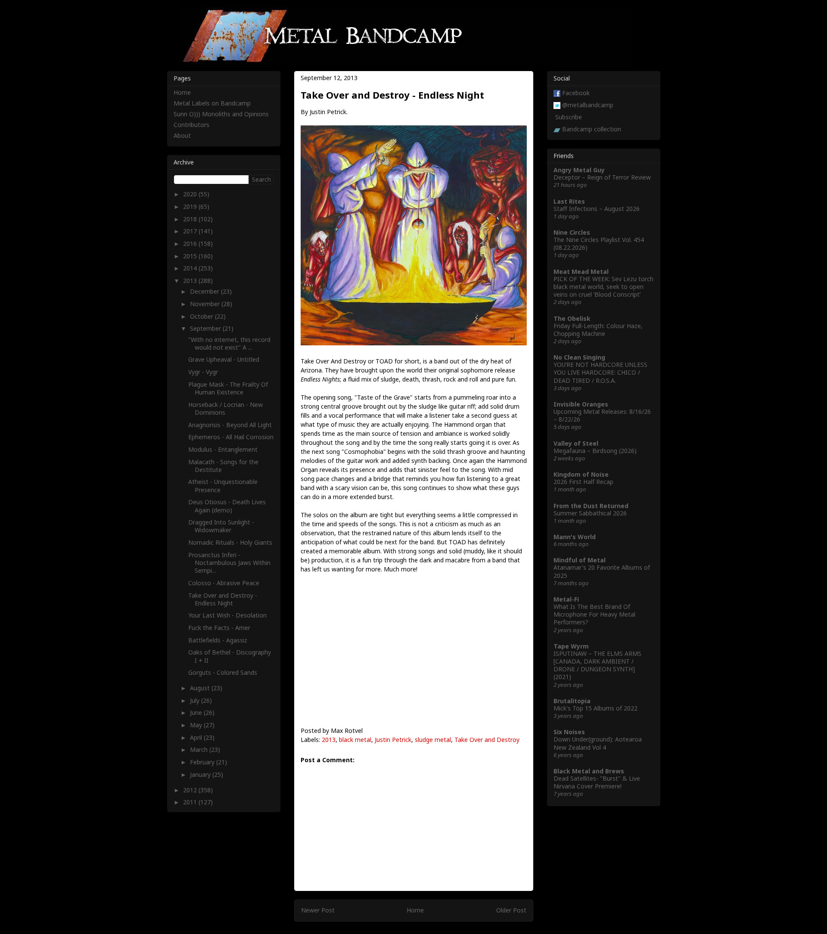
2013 (329, 739)
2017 (191, 231)
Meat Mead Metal (581, 271)
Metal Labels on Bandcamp (212, 103)
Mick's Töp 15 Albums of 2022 (595, 708)
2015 (191, 256)
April (197, 737)
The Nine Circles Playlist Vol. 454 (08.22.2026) (598, 243)
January (201, 774)
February (203, 762)
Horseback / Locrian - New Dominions (225, 408)
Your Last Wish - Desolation (227, 615)
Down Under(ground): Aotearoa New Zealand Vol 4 (597, 743)
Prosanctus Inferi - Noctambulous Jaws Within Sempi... (229, 562)
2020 (191, 194)
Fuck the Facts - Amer (219, 628)
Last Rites (569, 201)
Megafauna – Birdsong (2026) (595, 451)
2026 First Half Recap (583, 482)
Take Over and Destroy (486, 739)
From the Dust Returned (590, 506)
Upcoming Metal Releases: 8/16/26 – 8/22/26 (602, 415)
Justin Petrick (393, 739)
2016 (191, 243)
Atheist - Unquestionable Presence (223, 485)
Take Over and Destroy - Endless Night (222, 599)
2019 (191, 206)
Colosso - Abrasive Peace (223, 583)
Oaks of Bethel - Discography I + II (229, 656)
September (206, 328)
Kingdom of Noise (581, 474)
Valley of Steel (575, 443)
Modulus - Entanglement (223, 449)
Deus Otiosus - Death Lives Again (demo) (227, 506)
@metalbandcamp (587, 105)
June (197, 712)
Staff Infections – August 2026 (596, 209)
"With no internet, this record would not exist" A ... (229, 343)
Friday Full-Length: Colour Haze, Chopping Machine (598, 330)
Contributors (191, 125)
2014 (191, 268)
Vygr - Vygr (203, 372)
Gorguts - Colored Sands (222, 672)
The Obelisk (572, 318)
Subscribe (568, 117)
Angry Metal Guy (579, 170)
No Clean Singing (579, 357)
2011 (191, 802)
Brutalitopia (572, 701)
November (205, 304)
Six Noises (569, 732)
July (195, 700)
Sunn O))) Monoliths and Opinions (221, 114)
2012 (191, 790)
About (182, 135)
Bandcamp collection (591, 129)
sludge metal (433, 739)
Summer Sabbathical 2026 (590, 513)
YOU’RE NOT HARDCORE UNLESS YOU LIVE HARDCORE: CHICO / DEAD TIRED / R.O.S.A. (600, 372)
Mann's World (574, 537)
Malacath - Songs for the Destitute (223, 466)
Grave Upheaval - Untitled (223, 359)
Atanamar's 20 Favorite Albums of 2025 (601, 571)
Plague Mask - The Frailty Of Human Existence (228, 388)
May (197, 725)
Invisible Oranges (580, 404)
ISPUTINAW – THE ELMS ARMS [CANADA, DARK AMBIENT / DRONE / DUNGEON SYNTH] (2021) (597, 665)
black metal (355, 739)
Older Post (511, 910)
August (200, 688)
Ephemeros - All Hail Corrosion (231, 437)
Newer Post (318, 910)
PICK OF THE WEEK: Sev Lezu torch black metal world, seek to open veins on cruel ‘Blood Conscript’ (603, 286)
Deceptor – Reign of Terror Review (602, 177)
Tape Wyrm (571, 646)
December (205, 291)
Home (415, 910)
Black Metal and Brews (588, 771)
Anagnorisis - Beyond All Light (230, 425)
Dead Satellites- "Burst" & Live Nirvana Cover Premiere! (596, 782)
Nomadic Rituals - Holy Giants (230, 542)
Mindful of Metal (579, 560)
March (199, 749)
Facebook (576, 93)
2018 (191, 219)
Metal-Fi (566, 599)
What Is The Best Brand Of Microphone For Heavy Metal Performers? (594, 614)
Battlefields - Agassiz (217, 640)
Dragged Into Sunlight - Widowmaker (221, 526)
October (202, 316)
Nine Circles (571, 232)
